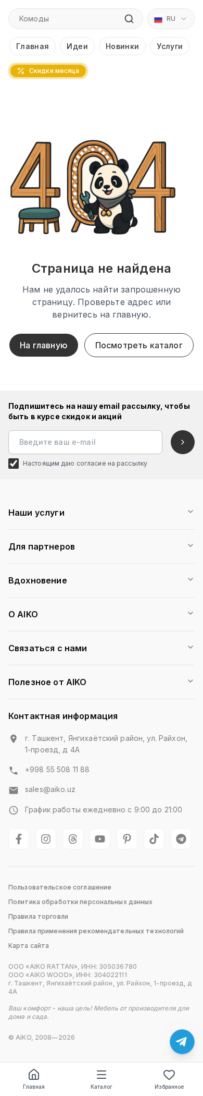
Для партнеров (41, 546)
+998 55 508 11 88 (57, 769)
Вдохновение (37, 580)
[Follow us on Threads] (72, 839)
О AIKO (23, 614)
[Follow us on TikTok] (154, 839)
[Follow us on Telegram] (181, 839)
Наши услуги (36, 512)
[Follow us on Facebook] (18, 839)
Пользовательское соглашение (59, 887)
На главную (44, 345)
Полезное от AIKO (47, 682)
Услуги (170, 46)
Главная (32, 46)
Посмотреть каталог (139, 345)
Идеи (77, 46)
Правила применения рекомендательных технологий (96, 931)
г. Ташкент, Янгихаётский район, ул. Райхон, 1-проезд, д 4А (106, 744)
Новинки (122, 46)
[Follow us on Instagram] (45, 839)
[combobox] (171, 18)
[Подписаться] (183, 442)
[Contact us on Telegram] (182, 1041)
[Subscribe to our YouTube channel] (100, 839)
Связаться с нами (47, 648)
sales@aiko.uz (50, 789)
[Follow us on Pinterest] (127, 839)
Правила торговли (38, 916)
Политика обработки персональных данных (80, 902)
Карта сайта (28, 945)
